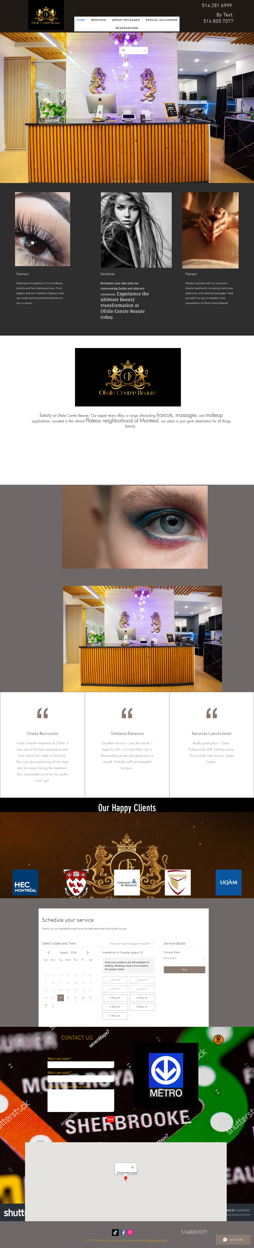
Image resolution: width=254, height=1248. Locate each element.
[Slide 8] (131, 181)
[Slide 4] (122, 181)
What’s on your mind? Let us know (68, 1087)
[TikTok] (115, 1232)
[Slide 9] (125, 181)
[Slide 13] (141, 181)
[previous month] (48, 953)
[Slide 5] (116, 181)
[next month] (88, 953)
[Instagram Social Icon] (130, 1232)
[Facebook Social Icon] (123, 1232)
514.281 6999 (217, 6)
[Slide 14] (113, 181)
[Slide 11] (137, 181)
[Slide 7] (119, 181)
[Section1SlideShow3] (129, 860)
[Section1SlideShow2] (127, 860)
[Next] (235, 111)
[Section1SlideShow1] (124, 860)
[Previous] (18, 111)
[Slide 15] (134, 181)
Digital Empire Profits (156, 1240)
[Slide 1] (128, 181)
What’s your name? (59, 1059)
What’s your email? (59, 1073)
